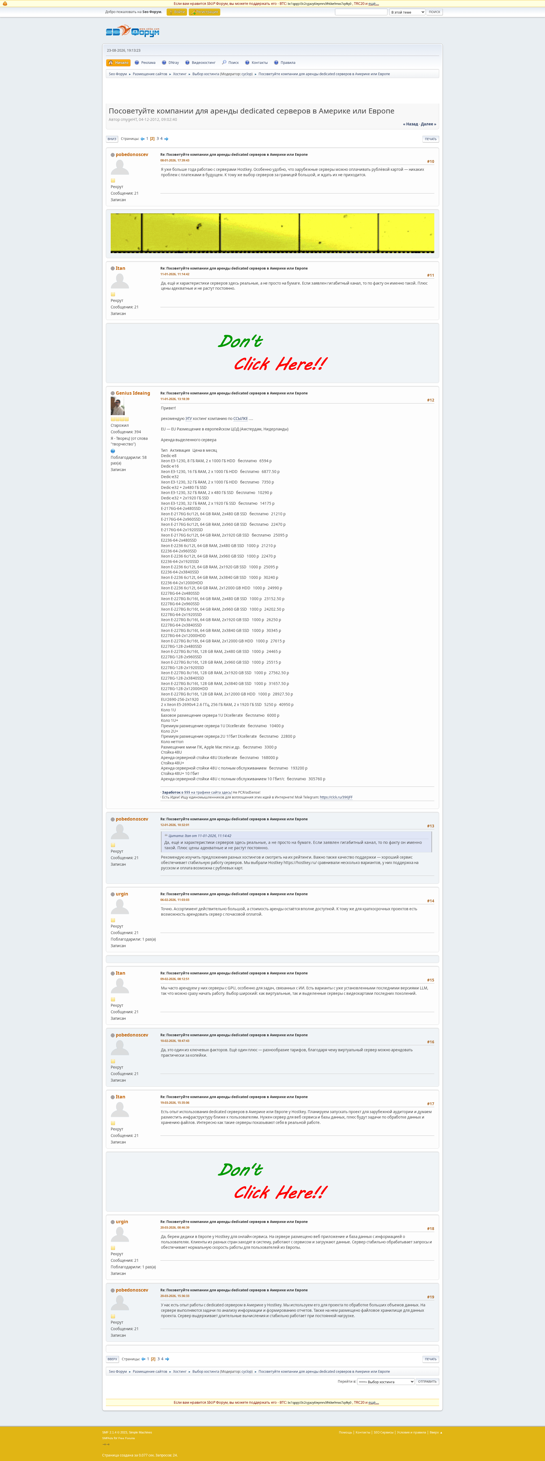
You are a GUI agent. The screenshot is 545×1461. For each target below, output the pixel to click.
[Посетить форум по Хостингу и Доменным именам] (272, 376)
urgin (122, 894)
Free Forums (126, 1438)
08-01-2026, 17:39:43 (174, 160)
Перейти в (346, 1381)
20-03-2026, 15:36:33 (174, 1296)
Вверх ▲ (436, 1432)
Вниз (112, 139)
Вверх (112, 1359)
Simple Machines (140, 1432)
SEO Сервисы (383, 1432)
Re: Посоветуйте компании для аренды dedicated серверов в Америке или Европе (234, 154)
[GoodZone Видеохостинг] (272, 251)
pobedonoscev (132, 154)
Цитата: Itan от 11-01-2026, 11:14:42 (200, 835)
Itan (120, 268)
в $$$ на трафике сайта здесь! (197, 792)
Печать (431, 139)
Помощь (345, 1432)
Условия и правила (411, 1432)
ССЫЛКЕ (240, 418)
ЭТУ (188, 418)
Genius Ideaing (133, 393)
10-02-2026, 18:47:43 (174, 1041)
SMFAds (107, 1438)
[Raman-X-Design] (113, 450)
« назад (410, 124)
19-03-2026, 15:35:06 (174, 1102)
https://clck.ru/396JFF (336, 797)
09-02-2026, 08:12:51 (174, 979)
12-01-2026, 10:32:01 (174, 825)
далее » (428, 124)
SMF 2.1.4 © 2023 (114, 1432)
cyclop (246, 74)
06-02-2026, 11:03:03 (174, 899)
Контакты (363, 1432)
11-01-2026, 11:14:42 (174, 274)
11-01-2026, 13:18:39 (174, 399)
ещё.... (373, 3)
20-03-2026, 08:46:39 (174, 1227)
